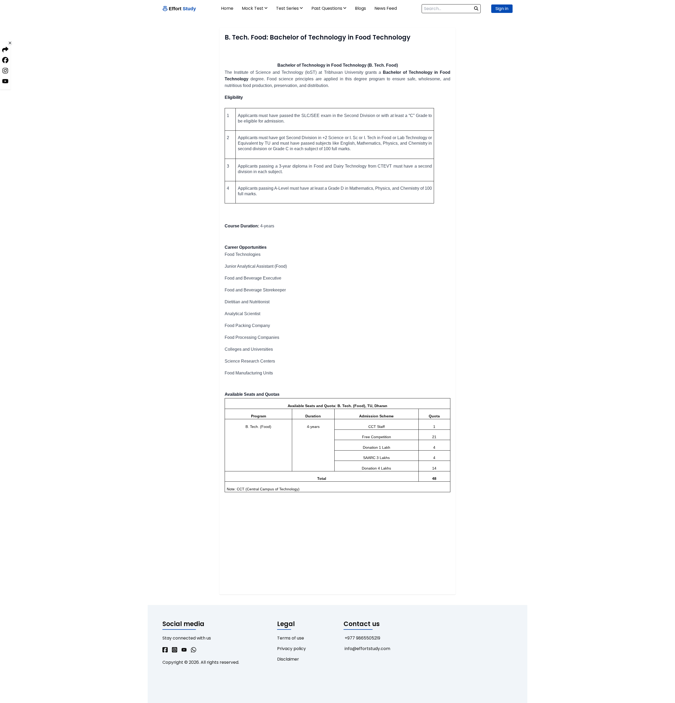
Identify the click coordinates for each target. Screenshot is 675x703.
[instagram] (174, 650)
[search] (476, 9)
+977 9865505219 (362, 638)
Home (227, 8)
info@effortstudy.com (367, 649)
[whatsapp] (193, 650)
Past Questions (326, 8)
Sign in (501, 9)
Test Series (287, 8)
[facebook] (165, 650)
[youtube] (184, 650)
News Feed (385, 8)
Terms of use (290, 638)
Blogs (360, 8)
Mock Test (252, 8)
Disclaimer (288, 659)
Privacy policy (291, 649)
